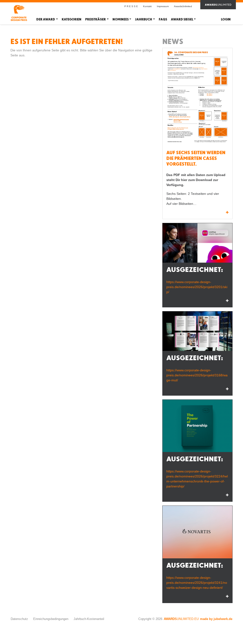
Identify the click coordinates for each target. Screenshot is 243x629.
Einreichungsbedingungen (50, 619)
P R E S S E (131, 6)
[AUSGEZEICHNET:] (197, 243)
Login (226, 19)
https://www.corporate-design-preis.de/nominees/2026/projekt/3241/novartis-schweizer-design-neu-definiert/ (196, 583)
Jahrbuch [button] (143, 19)
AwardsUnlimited (183, 6)
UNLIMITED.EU (181, 619)
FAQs (163, 19)
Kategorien (71, 19)
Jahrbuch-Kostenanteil (89, 619)
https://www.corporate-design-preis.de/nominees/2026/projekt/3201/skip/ (196, 287)
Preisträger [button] (95, 19)
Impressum (163, 6)
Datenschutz (19, 619)
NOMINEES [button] (120, 19)
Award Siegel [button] (182, 19)
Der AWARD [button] (45, 19)
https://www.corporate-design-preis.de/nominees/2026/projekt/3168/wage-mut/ (197, 375)
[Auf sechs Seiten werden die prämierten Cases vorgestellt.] (197, 97)
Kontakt (147, 6)
